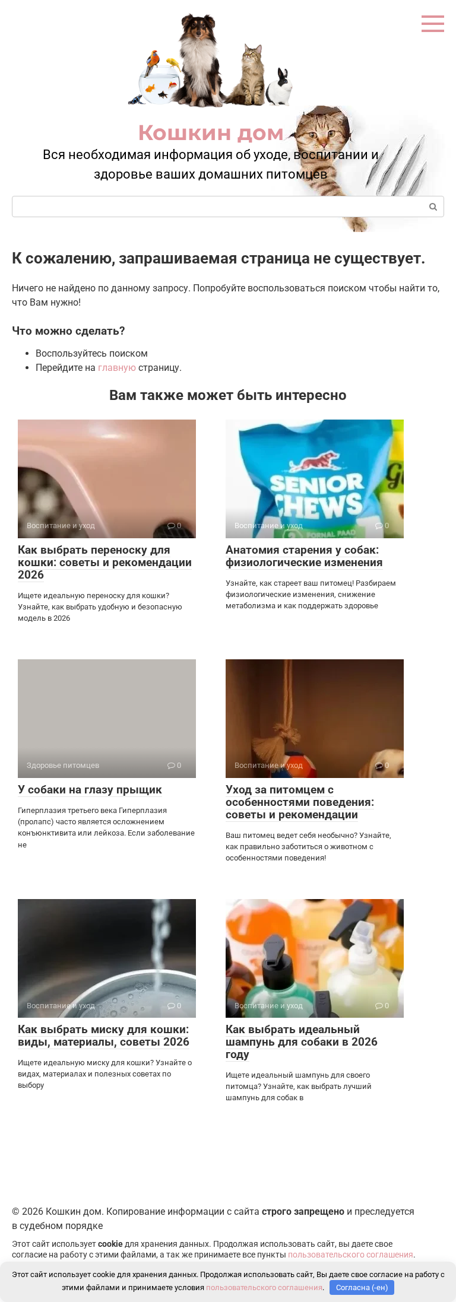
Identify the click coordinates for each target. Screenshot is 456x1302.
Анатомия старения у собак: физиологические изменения (304, 556)
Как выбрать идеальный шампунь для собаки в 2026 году (302, 1041)
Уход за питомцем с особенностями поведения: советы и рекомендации (300, 802)
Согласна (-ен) (362, 1287)
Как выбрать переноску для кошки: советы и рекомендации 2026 (105, 562)
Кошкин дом (211, 132)
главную (117, 367)
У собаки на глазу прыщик (90, 789)
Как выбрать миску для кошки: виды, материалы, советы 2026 (103, 1035)
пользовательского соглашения (350, 1255)
